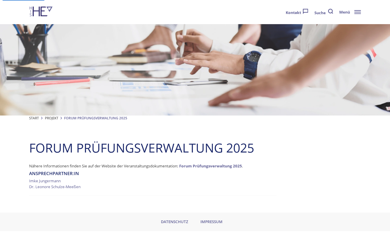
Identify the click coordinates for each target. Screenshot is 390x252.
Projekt (51, 118)
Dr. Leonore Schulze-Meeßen (55, 186)
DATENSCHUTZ (174, 221)
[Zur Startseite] (41, 12)
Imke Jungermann (45, 180)
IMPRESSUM (211, 221)
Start (34, 118)
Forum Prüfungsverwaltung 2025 (210, 166)
